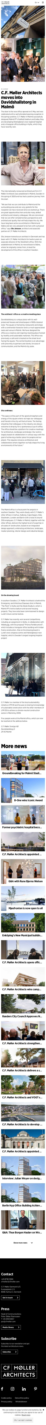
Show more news (20, 1243)
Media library (8, 1327)
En (36, 2)
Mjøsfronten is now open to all (26, 908)
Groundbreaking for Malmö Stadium (22, 773)
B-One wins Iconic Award (28, 800)
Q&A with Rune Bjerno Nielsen (25, 881)
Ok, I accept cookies (23, 1420)
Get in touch (8, 1298)
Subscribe (7, 1352)
